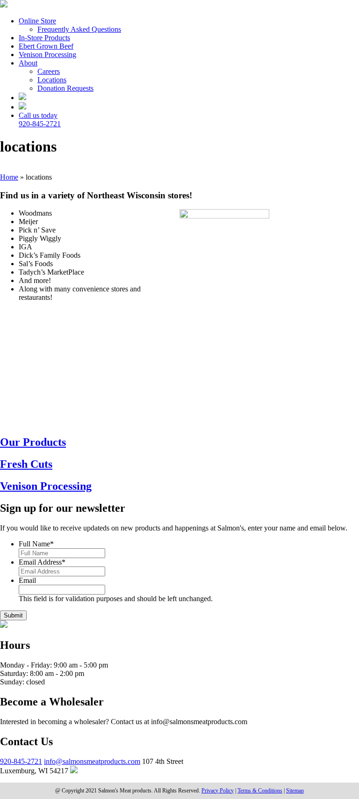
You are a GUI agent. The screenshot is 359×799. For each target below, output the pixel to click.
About (28, 63)
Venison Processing (47, 54)
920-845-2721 (21, 761)
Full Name (36, 544)
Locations (51, 80)
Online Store (37, 21)
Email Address (42, 562)
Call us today (40, 119)
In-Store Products (44, 38)
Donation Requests (65, 88)
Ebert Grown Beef (46, 46)
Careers (48, 71)
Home (9, 177)
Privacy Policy (217, 790)
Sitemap (295, 790)
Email (27, 580)
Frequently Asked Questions (79, 29)
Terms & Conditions (259, 790)
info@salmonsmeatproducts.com (92, 761)
